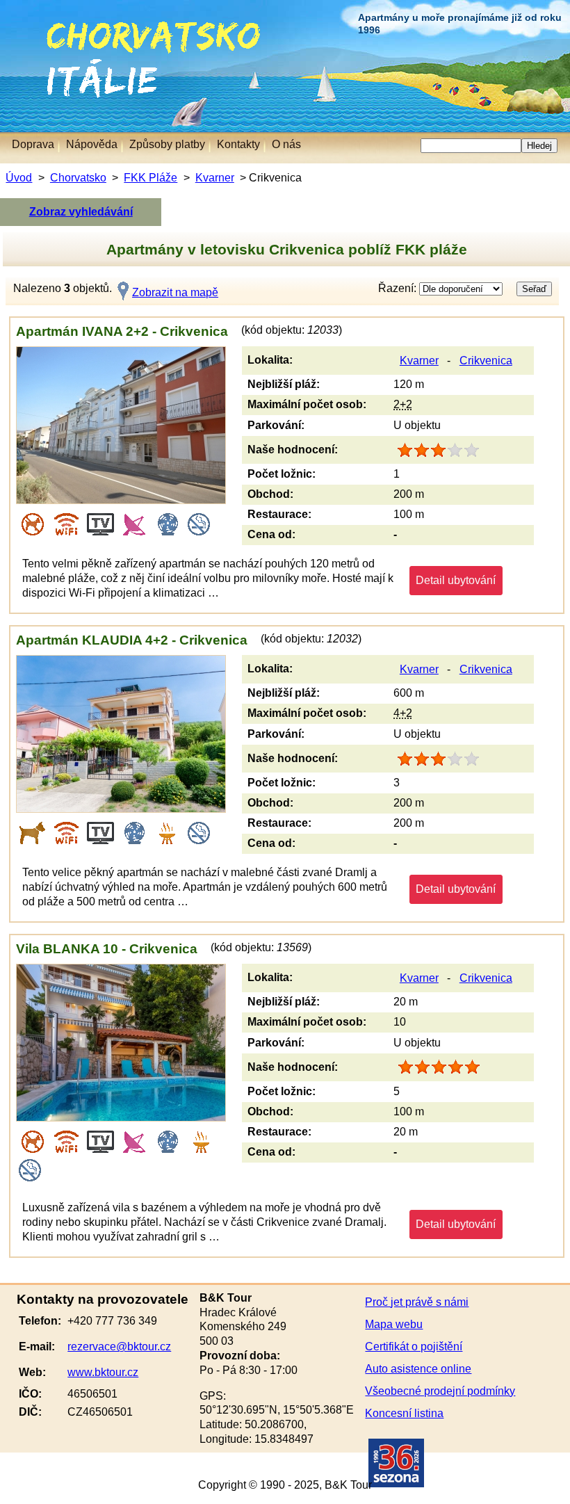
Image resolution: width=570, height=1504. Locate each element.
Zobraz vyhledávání (81, 212)
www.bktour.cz (102, 1372)
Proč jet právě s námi (417, 1302)
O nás (286, 144)
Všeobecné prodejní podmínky (440, 1391)
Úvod (19, 178)
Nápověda (91, 144)
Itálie (19, 66)
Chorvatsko (70, 27)
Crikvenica (485, 360)
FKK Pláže (150, 178)
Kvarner (214, 178)
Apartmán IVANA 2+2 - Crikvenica (122, 331)
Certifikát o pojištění (413, 1346)
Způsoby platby (167, 144)
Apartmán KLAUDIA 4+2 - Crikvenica (131, 640)
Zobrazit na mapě (175, 292)
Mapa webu (394, 1324)
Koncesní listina (404, 1413)
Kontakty (238, 144)
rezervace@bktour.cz (119, 1346)
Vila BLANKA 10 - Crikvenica (106, 948)
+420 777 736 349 (112, 1321)
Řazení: (398, 288)
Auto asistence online (418, 1369)
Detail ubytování (456, 580)
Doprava (33, 144)
